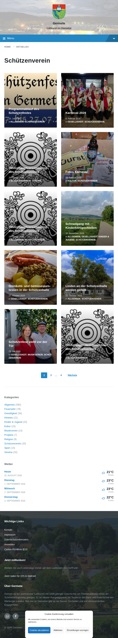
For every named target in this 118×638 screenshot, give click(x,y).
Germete (59, 23)
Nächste (72, 375)
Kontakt (8, 530)
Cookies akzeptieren (39, 630)
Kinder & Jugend (13, 422)
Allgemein (17, 122)
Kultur (72, 181)
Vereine (36, 181)
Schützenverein (35, 122)
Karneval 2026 (75, 113)
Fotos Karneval (76, 172)
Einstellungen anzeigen (77, 630)
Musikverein (35, 355)
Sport (7, 448)
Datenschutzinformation (16, 539)
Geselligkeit (75, 122)
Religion (8, 439)
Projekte (8, 435)
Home (7, 47)
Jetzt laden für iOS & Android (20, 576)
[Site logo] (59, 18)
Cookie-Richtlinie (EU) (15, 549)
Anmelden (9, 544)
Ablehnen (58, 630)
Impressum (10, 534)
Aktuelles (22, 47)
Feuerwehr (10, 409)
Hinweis (8, 417)
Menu (10, 38)
